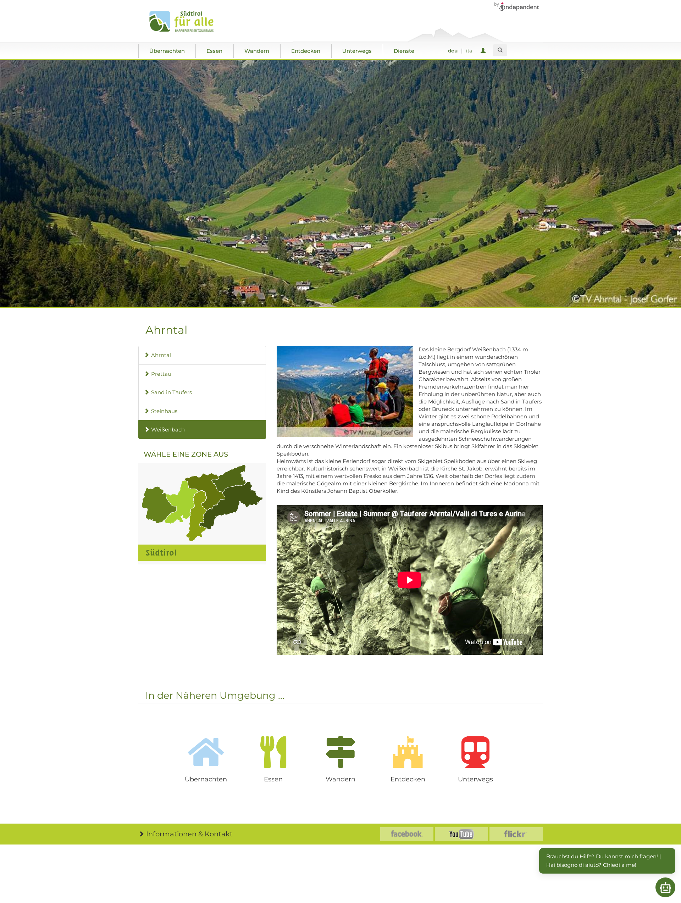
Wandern (256, 51)
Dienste (404, 51)
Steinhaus (164, 411)
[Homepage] (189, 21)
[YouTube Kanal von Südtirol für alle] (461, 834)
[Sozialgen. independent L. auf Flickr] (516, 834)
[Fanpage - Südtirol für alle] (406, 834)
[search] (500, 50)
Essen (214, 51)
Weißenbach (168, 429)
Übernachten (167, 51)
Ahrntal (161, 355)
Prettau (161, 373)
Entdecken (305, 51)
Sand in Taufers (171, 392)
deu (453, 51)
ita (469, 51)
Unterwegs (357, 51)
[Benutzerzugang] (484, 51)
